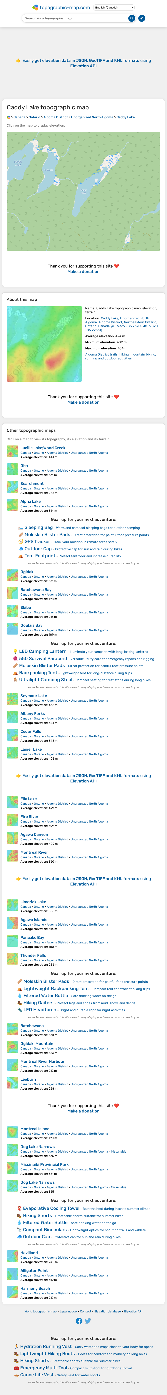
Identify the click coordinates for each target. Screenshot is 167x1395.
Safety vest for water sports (78, 1375)
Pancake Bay (32, 937)
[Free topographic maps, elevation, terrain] (8, 117)
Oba (24, 465)
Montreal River (34, 852)
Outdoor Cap (38, 548)
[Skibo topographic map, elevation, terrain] (12, 612)
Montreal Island (35, 1128)
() (121, 324)
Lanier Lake (31, 749)
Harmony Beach (35, 1288)
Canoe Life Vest (37, 1374)
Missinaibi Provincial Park (44, 1164)
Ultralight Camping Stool (45, 679)
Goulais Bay (31, 625)
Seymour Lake (33, 695)
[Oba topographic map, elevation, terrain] (12, 470)
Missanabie (118, 1151)
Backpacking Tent (38, 672)
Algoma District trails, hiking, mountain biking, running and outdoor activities (120, 356)
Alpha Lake (30, 501)
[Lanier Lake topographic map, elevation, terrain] (12, 753)
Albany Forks (32, 713)
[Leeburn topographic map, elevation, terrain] (12, 1083)
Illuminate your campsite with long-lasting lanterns (109, 652)
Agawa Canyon (34, 834)
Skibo (25, 607)
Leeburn (28, 1079)
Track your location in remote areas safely (85, 542)
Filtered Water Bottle (45, 995)
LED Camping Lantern (43, 651)
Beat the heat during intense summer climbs (116, 1209)
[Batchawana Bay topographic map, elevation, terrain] (12, 594)
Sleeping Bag (39, 527)
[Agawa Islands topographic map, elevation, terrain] (12, 924)
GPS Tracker (37, 541)
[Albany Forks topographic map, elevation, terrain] (12, 718)
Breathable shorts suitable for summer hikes (89, 1216)
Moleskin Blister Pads (47, 534)
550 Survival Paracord (43, 658)
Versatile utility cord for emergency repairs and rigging (112, 659)
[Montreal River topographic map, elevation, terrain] (12, 856)
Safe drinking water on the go (94, 996)
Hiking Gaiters (38, 1002)
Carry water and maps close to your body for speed (114, 1347)
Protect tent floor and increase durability (90, 556)
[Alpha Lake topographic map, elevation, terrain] (12, 506)
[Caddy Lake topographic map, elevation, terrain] (44, 344)
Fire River (29, 816)
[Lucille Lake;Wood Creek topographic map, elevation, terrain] (12, 452)
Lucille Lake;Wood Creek (42, 447)
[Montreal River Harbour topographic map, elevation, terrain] (12, 1066)
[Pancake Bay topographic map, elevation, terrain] (12, 942)
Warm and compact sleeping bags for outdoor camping (98, 528)
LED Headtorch (39, 1009)
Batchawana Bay (36, 589)
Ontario (39, 453)
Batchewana (32, 1025)
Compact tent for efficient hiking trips (121, 989)
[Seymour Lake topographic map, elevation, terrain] (12, 700)
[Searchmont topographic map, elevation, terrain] (12, 488)
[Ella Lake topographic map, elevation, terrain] (12, 803)
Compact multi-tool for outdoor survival (101, 1368)
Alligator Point (34, 1270)
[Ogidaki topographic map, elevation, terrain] (12, 576)
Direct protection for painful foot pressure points (111, 535)
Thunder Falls (33, 955)
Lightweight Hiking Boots (47, 1353)
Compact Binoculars (45, 1229)
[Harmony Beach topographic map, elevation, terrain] (12, 1293)
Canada (25, 453)
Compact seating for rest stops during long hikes (113, 680)
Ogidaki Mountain (36, 1043)
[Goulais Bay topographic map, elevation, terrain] (12, 630)
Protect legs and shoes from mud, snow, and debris (96, 1003)
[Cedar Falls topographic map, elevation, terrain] (12, 736)
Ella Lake (28, 798)
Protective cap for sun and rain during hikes (88, 549)
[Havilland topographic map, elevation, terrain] (12, 1257)
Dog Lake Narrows (37, 1146)
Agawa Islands (33, 919)
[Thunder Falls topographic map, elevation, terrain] (12, 960)
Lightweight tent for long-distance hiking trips (96, 673)
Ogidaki (27, 571)
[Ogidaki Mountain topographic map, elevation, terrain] (12, 1048)
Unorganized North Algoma (89, 453)
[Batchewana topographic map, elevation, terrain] (12, 1030)
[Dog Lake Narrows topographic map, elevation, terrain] (12, 1151)
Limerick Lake (33, 901)
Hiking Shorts (37, 1215)
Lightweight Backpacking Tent (56, 988)
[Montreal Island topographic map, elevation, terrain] (12, 1133)
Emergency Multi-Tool (43, 1367)
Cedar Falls (30, 731)
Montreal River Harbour (42, 1061)
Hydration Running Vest (46, 1346)
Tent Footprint (40, 555)
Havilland (29, 1252)
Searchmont (32, 483)
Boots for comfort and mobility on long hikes (112, 1354)
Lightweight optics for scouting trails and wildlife (108, 1230)
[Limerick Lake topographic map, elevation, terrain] (12, 906)
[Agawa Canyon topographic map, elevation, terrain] (12, 839)
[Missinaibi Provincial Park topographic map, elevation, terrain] (12, 1169)
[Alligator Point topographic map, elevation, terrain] (12, 1275)
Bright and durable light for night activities (92, 1010)
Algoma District (57, 453)
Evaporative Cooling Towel (51, 1208)
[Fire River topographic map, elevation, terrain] (12, 821)
